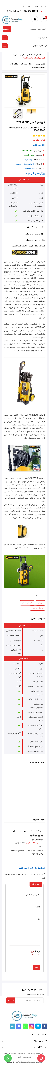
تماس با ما (27, 6)
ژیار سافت (11, 1062)
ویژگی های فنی (27, 64)
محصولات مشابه (38, 67)
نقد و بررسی (40, 64)
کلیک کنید (29, 159)
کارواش (40, 603)
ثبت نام (44, 6)
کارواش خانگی (27, 603)
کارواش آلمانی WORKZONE (34, 58)
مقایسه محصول (33, 226)
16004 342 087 (31, 11)
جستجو (6, 29)
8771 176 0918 (14, 11)
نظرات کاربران (13, 64)
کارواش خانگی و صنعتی (23, 55)
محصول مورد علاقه (33, 234)
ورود (36, 6)
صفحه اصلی (40, 55)
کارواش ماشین (37, 608)
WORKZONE (30, 168)
